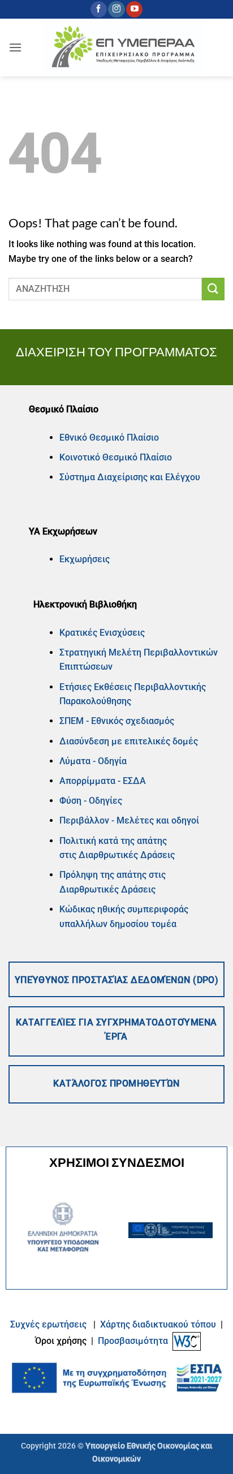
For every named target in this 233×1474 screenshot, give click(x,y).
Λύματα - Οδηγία (93, 761)
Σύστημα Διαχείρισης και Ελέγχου (129, 477)
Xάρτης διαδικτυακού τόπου (159, 1324)
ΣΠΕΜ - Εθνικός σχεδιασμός (116, 721)
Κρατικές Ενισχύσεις (102, 632)
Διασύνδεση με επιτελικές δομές (128, 741)
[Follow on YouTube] (134, 9)
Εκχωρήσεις (84, 559)
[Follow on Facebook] (98, 9)
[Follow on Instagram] (116, 9)
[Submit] (213, 289)
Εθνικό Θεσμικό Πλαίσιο (109, 437)
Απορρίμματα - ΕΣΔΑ (102, 780)
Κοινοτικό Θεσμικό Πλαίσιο (115, 457)
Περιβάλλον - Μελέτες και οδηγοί (129, 820)
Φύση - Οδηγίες (90, 800)
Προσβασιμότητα (133, 1340)
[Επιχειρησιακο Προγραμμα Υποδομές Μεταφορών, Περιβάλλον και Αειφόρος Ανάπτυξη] (123, 47)
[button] (15, 47)
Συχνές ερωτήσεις (48, 1324)
